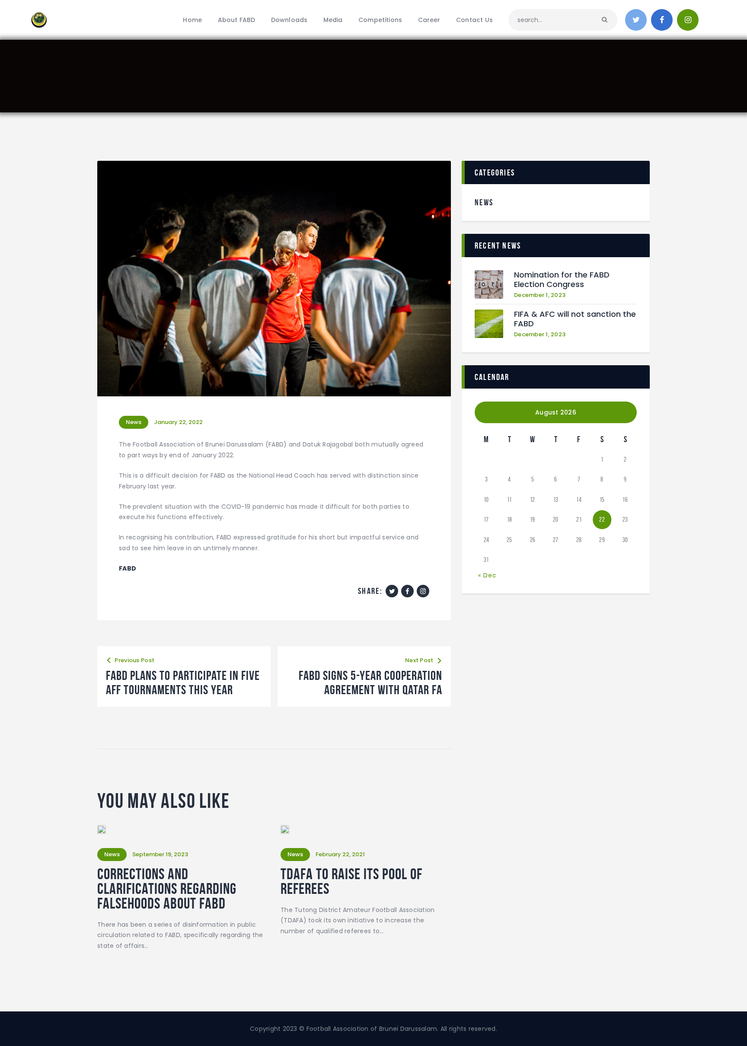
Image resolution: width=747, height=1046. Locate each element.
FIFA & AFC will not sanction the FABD (575, 319)
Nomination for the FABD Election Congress (562, 280)
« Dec (487, 575)
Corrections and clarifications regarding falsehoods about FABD (166, 889)
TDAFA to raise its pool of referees (351, 881)
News (133, 422)
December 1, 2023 (539, 295)
